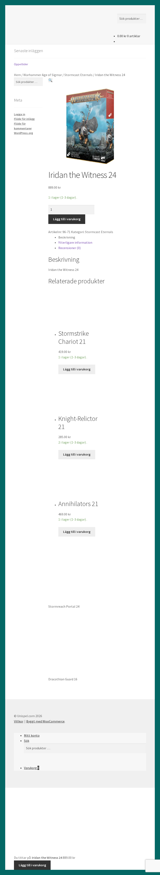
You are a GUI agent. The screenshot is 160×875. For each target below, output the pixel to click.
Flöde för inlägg (24, 119)
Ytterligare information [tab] (75, 242)
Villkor (18, 721)
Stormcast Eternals (78, 75)
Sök (26, 741)
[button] (50, 80)
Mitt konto (32, 735)
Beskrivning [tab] (66, 237)
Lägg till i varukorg (66, 219)
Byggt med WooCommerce (45, 721)
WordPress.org (23, 133)
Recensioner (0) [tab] (69, 248)
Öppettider (21, 64)
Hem (17, 75)
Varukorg (31, 768)
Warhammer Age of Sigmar (42, 75)
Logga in (19, 114)
